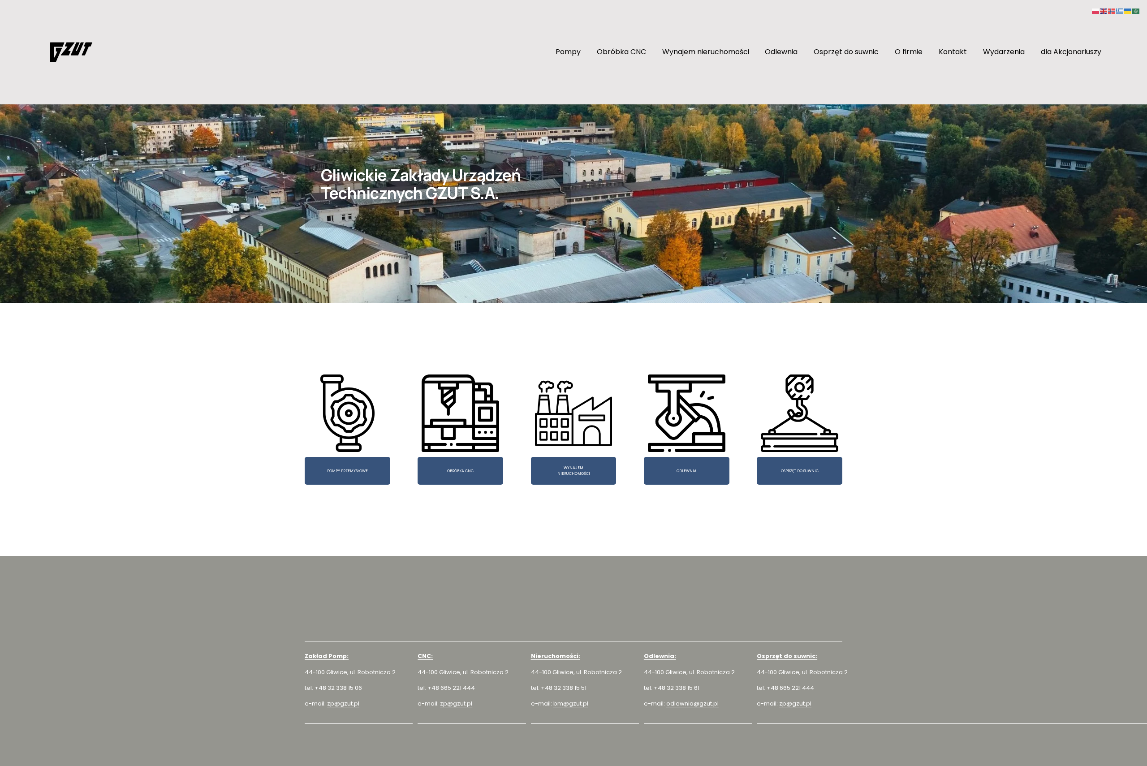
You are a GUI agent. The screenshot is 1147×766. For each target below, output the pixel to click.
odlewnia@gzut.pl (692, 703)
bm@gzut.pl (570, 703)
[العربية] (1136, 10)
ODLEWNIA (687, 470)
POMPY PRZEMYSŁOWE (347, 470)
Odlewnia (781, 52)
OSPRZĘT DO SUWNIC (800, 470)
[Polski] (1096, 10)
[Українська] (1128, 10)
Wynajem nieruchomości (705, 52)
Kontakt (953, 52)
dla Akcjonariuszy (1071, 52)
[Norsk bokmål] (1112, 10)
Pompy (568, 52)
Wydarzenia (1004, 52)
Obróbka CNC (621, 52)
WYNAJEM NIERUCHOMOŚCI (573, 470)
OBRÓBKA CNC (460, 470)
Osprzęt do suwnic (846, 52)
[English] (1104, 10)
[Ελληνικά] (1120, 10)
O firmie (909, 52)
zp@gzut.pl (343, 703)
